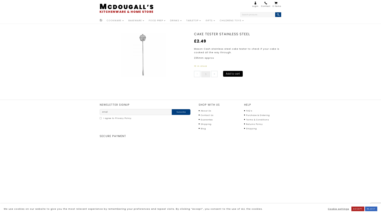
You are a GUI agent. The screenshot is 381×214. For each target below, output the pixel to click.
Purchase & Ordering (258, 115)
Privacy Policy (123, 118)
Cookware (114, 20)
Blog (203, 128)
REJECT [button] (371, 208)
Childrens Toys (230, 20)
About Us (206, 111)
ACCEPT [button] (358, 208)
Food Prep (156, 20)
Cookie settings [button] (338, 209)
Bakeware (135, 20)
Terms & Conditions (257, 119)
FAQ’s (249, 111)
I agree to (117, 118)
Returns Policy (254, 124)
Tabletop (192, 20)
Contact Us (207, 115)
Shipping (206, 124)
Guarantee (207, 119)
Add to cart (233, 73)
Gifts (209, 20)
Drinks (174, 20)
